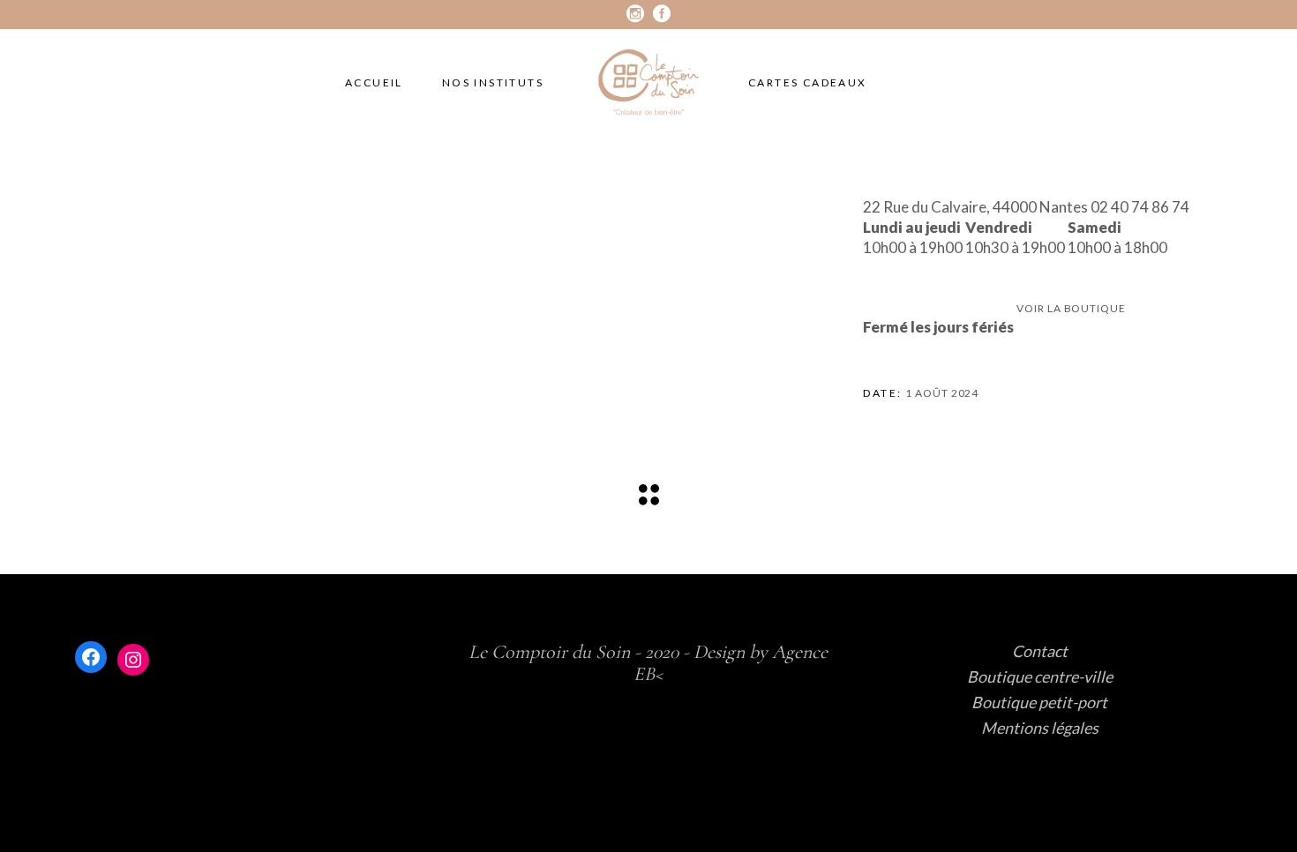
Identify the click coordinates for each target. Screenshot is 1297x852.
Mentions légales (1039, 727)
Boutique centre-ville (1040, 676)
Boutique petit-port (1039, 702)
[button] (1070, 298)
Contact (1040, 651)
